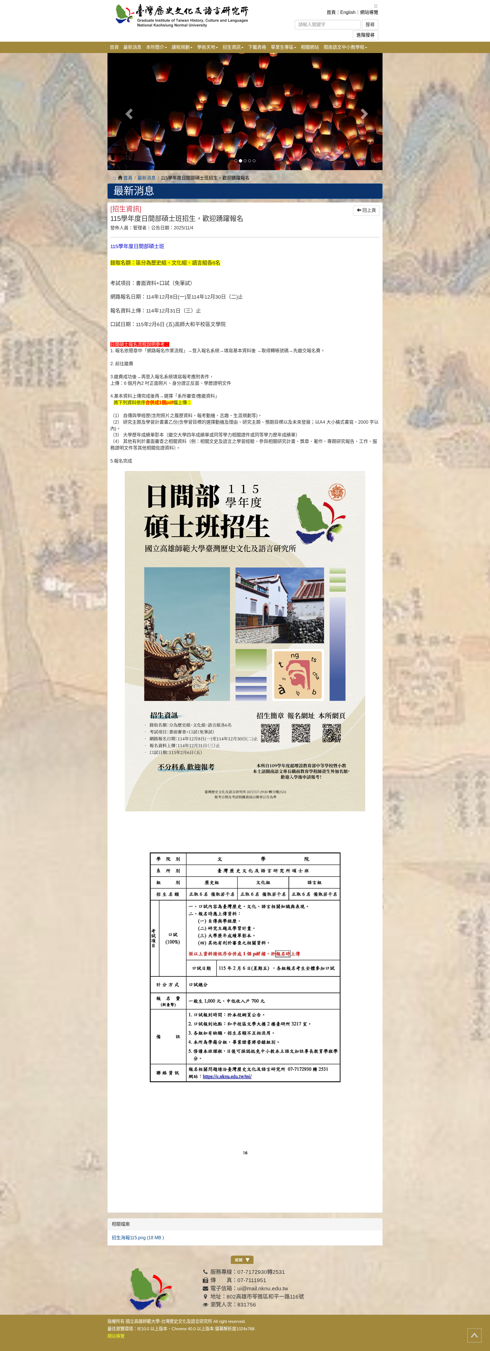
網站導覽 (369, 12)
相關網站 (310, 47)
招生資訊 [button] (232, 47)
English (348, 12)
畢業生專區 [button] (282, 47)
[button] (128, 111)
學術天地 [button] (206, 47)
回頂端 (474, 1335)
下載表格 (257, 47)
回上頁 (368, 210)
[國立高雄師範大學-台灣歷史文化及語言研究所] (188, 15)
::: (375, 5)
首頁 (331, 12)
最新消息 (132, 47)
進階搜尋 (365, 35)
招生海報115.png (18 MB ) (138, 1237)
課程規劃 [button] (181, 47)
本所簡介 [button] (155, 47)
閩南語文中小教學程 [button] (344, 47)
